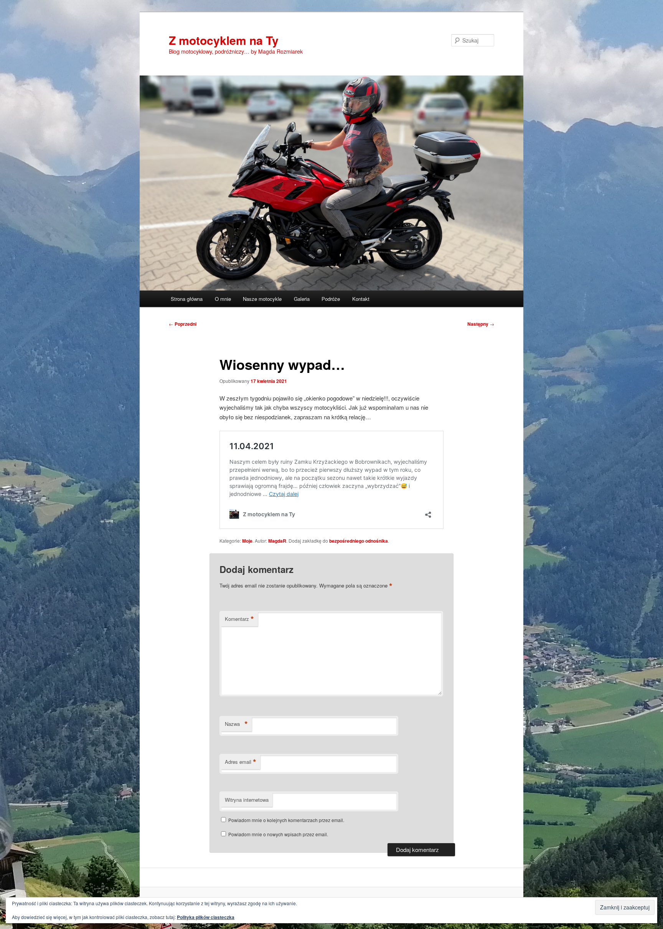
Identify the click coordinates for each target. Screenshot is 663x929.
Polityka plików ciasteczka (205, 917)
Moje (247, 540)
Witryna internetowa (247, 799)
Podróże (331, 298)
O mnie (223, 298)
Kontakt (360, 298)
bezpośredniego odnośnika (358, 540)
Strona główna (187, 298)
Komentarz (239, 619)
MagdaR (277, 540)
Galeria (302, 298)
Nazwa (236, 724)
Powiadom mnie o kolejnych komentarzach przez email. (286, 820)
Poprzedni (182, 323)
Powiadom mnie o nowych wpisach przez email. (278, 834)
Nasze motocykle (262, 298)
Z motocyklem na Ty (224, 40)
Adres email (240, 762)
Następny (480, 323)
